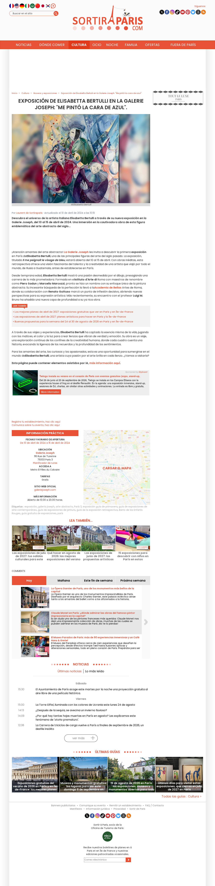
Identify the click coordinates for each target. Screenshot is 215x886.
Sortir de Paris (137, 809)
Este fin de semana (98, 581)
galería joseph (46, 506)
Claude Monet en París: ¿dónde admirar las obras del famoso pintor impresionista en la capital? (93, 614)
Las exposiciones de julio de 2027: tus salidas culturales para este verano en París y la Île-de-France (29, 556)
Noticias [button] (23, 44)
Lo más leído (94, 671)
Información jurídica (98, 809)
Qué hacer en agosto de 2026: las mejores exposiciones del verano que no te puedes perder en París (64, 556)
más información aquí (104, 363)
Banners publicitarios (63, 805)
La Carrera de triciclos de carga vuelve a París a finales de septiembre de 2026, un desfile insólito (90, 727)
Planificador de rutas (45, 463)
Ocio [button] (96, 44)
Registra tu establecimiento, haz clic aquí (36, 421)
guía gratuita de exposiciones (39, 513)
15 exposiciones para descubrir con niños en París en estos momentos (132, 556)
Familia (131, 44)
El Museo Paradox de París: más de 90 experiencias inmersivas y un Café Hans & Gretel (95, 639)
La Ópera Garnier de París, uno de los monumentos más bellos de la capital (92, 590)
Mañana (64, 581)
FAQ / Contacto (154, 805)
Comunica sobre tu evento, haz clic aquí (36, 425)
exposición (31, 506)
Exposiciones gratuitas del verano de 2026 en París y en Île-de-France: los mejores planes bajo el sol (35, 786)
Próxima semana (132, 581)
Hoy (29, 581)
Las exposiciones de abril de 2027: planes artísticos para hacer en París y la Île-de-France (70, 316)
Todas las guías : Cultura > (182, 796)
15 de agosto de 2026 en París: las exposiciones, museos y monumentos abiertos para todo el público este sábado (131, 786)
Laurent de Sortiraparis (29, 213)
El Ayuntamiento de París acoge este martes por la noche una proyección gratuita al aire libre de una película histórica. (92, 691)
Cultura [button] (79, 44)
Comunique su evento (92, 805)
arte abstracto (64, 506)
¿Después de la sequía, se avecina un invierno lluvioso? (71, 710)
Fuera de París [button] (183, 44)
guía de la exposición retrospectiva (97, 510)
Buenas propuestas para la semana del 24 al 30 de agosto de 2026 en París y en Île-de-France (74, 321)
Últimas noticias (70, 671)
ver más (78, 738)
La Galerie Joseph (76, 252)
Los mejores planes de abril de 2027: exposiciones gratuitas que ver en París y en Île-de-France (74, 312)
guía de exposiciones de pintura (56, 510)
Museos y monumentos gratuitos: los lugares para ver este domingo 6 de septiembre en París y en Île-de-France (83, 786)
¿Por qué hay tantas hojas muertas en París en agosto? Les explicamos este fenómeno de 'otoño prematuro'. (86, 718)
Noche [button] (112, 44)
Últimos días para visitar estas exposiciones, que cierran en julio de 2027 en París (179, 786)
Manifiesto (76, 809)
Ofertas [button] (152, 44)
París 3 (78, 506)
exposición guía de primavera (100, 506)
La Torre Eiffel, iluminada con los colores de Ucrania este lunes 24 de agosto (85, 705)
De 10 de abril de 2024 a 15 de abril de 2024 (45, 443)
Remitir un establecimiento (125, 805)
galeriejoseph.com (45, 489)
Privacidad (120, 809)
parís (60, 513)
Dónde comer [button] (51, 44)
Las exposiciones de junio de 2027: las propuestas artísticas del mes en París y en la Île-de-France (98, 556)
